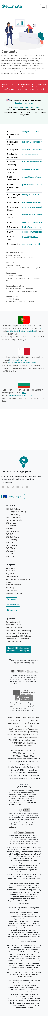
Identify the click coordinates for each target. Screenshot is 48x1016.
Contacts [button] (13, 610)
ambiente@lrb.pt (15, 331)
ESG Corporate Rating (16, 511)
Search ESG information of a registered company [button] (18, 649)
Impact (9, 582)
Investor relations (14, 593)
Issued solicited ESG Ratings (18, 636)
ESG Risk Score (12, 537)
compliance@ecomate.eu (34, 149)
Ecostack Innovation (24, 103)
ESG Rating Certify (14, 520)
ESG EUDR (10, 551)
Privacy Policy (28, 717)
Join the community (15, 627)
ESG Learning (11, 539)
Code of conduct (13, 641)
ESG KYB (9, 534)
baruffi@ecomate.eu (31, 202)
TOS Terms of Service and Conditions (24, 719)
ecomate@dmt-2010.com (20, 395)
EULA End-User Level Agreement (23, 729)
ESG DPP (9, 553)
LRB (39, 328)
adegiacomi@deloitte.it (32, 232)
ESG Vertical (11, 525)
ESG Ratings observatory (17, 633)
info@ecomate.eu (30, 131)
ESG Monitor (11, 523)
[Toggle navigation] (43, 6)
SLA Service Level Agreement (23, 731)
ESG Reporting (12, 531)
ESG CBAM (10, 548)
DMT (24, 392)
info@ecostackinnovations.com (26, 107)
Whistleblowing (14, 723)
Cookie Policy (14, 717)
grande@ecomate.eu (32, 161)
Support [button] (13, 599)
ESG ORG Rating (13, 514)
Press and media (13, 584)
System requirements (29, 737)
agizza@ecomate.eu (31, 177)
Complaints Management (17, 638)
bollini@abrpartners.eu (32, 227)
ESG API (9, 528)
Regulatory (11, 573)
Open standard (13, 622)
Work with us (11, 590)
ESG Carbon (11, 545)
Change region (14, 496)
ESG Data (10, 542)
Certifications (12, 576)
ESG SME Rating (13, 509)
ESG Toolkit (11, 556)
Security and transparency (18, 579)
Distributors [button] (14, 604)
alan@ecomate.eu (30, 154)
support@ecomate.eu (32, 142)
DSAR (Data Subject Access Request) (28, 724)
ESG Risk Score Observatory (18, 630)
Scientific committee (15, 625)
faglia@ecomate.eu (31, 195)
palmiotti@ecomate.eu (32, 184)
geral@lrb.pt (30, 331)
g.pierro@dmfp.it (30, 236)
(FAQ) (41, 89)
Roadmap (10, 587)
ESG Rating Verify (13, 517)
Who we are (11, 570)
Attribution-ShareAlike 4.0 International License (24, 744)
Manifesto (10, 568)
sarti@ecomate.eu (30, 169)
